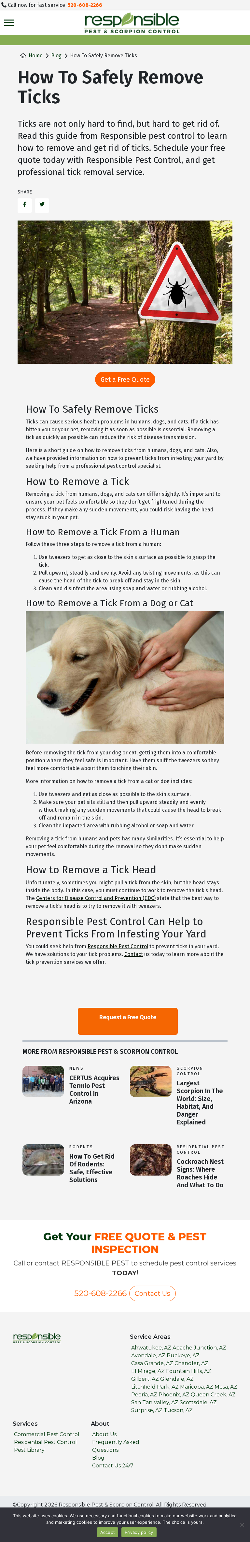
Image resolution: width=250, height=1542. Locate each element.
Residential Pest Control (201, 1149)
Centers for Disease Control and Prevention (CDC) (96, 898)
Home (36, 55)
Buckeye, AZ (183, 1355)
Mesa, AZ (226, 1387)
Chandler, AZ (191, 1363)
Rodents (81, 1146)
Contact (133, 954)
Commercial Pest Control (46, 1434)
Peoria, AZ (144, 1395)
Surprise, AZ (146, 1410)
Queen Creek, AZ (213, 1395)
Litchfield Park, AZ (155, 1387)
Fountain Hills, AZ (188, 1371)
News (76, 1068)
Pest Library (29, 1450)
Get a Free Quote (125, 379)
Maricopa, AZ (196, 1387)
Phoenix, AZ (174, 1395)
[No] (242, 1524)
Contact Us (152, 1293)
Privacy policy (139, 1532)
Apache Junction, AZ (199, 1348)
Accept (107, 1532)
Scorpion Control (190, 1071)
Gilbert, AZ (145, 1379)
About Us (104, 1434)
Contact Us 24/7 (112, 1466)
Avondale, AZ (148, 1355)
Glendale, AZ (177, 1379)
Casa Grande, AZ (152, 1363)
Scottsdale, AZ (198, 1402)
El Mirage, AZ (148, 1371)
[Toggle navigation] (9, 22)
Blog (56, 55)
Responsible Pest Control (118, 946)
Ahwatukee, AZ (151, 1348)
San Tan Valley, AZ (154, 1402)
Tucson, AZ (178, 1410)
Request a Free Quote (127, 1017)
